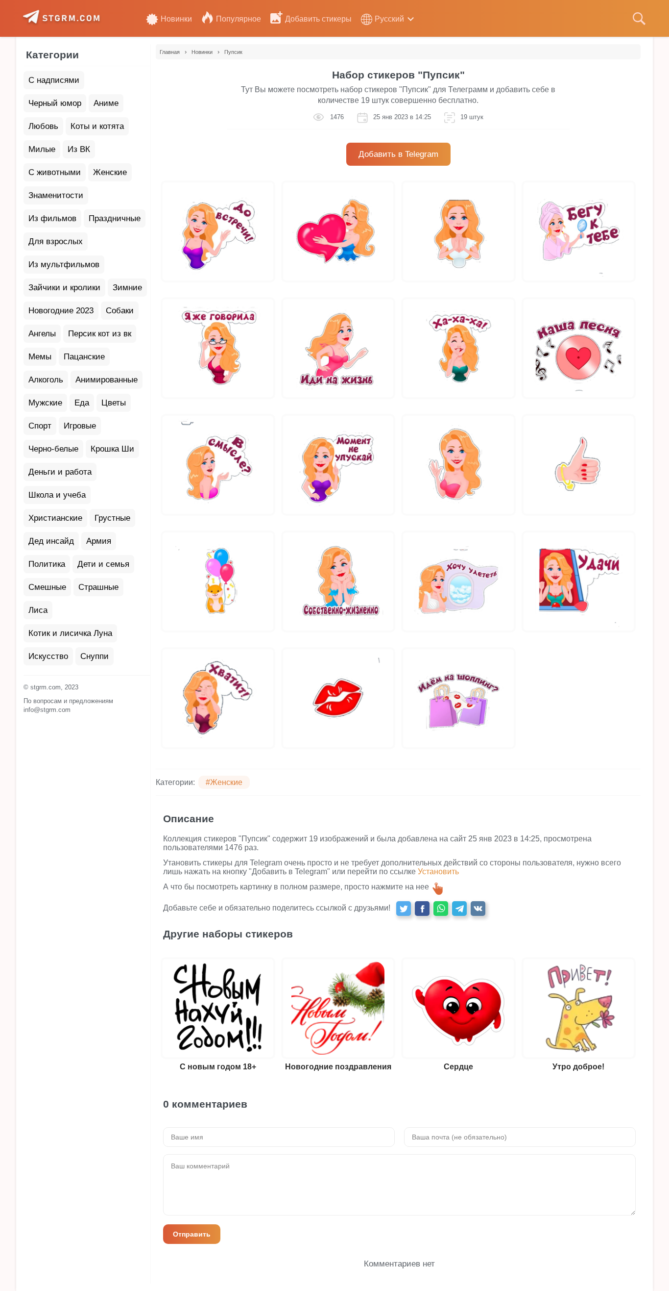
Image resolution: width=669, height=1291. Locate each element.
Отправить (192, 1234)
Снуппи (94, 656)
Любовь (43, 126)
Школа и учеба (57, 495)
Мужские (45, 402)
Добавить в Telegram (398, 154)
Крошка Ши (112, 449)
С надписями (53, 80)
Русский (389, 19)
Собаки (120, 310)
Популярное (238, 19)
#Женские (224, 782)
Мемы (39, 356)
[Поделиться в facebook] (422, 908)
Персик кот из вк (99, 333)
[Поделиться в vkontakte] (478, 908)
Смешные (47, 587)
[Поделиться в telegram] (459, 908)
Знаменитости (55, 195)
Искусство (48, 656)
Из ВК (79, 149)
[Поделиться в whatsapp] (440, 908)
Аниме (106, 103)
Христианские (55, 518)
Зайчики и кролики (64, 287)
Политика (46, 564)
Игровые (80, 425)
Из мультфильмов (63, 264)
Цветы (113, 402)
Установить (438, 871)
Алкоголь (45, 379)
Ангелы (42, 333)
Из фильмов (52, 218)
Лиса (38, 610)
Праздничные (115, 218)
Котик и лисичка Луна (70, 633)
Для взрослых (55, 241)
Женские (110, 172)
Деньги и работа (60, 472)
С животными (54, 172)
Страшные (98, 587)
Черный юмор (54, 103)
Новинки (176, 19)
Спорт (39, 425)
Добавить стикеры (318, 19)
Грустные (112, 518)
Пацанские (84, 356)
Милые (41, 149)
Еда (81, 402)
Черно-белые (53, 449)
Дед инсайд (51, 541)
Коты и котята (97, 126)
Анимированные (106, 379)
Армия (98, 541)
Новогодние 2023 (61, 310)
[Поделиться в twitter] (403, 908)
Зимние (127, 287)
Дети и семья (103, 564)
